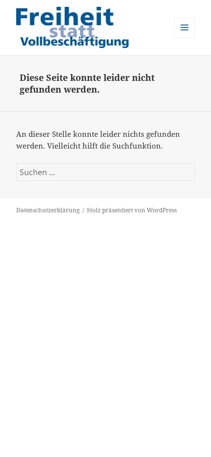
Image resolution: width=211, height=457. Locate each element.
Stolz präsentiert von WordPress (132, 210)
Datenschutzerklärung (47, 210)
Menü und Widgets (185, 37)
